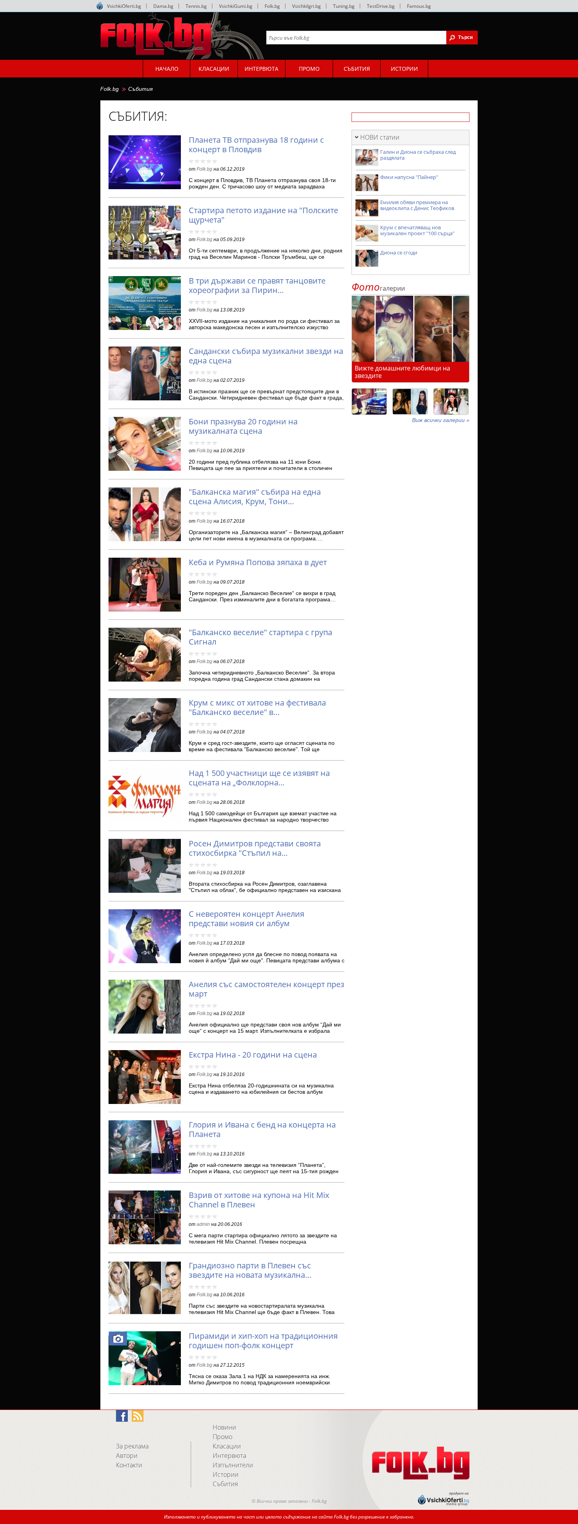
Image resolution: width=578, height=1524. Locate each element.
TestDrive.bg (381, 6)
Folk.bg (272, 6)
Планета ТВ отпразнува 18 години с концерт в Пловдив (256, 145)
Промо (222, 1436)
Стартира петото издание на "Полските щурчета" (263, 215)
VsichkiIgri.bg (306, 6)
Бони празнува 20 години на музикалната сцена (243, 426)
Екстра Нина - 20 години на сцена (253, 1054)
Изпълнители (233, 1465)
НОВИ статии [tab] (379, 137)
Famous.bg (419, 6)
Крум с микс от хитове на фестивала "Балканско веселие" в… (257, 707)
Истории (226, 1474)
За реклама (132, 1446)
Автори (127, 1455)
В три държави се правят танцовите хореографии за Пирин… (257, 285)
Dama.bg (163, 6)
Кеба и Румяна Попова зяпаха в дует (258, 562)
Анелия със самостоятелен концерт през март (266, 989)
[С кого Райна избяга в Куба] (369, 401)
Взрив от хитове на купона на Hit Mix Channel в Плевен (259, 1200)
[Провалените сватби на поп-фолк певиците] (451, 401)
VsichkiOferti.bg (124, 6)
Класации (227, 1446)
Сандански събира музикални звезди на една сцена (266, 356)
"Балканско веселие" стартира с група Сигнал (260, 637)
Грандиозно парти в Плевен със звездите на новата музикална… (250, 1270)
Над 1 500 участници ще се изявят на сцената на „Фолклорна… (259, 778)
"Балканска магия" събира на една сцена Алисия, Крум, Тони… (255, 497)
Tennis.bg (196, 6)
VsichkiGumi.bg (235, 6)
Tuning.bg (344, 6)
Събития (140, 89)
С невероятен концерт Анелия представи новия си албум (246, 919)
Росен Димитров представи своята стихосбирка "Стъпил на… (255, 848)
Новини (224, 1427)
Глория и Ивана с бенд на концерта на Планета (262, 1129)
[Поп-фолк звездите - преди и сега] (410, 401)
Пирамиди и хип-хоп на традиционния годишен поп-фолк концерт (263, 1341)
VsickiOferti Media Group (99, 6)
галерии (378, 288)
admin (203, 1224)
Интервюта (229, 1455)
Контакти (129, 1465)
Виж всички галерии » (440, 420)
